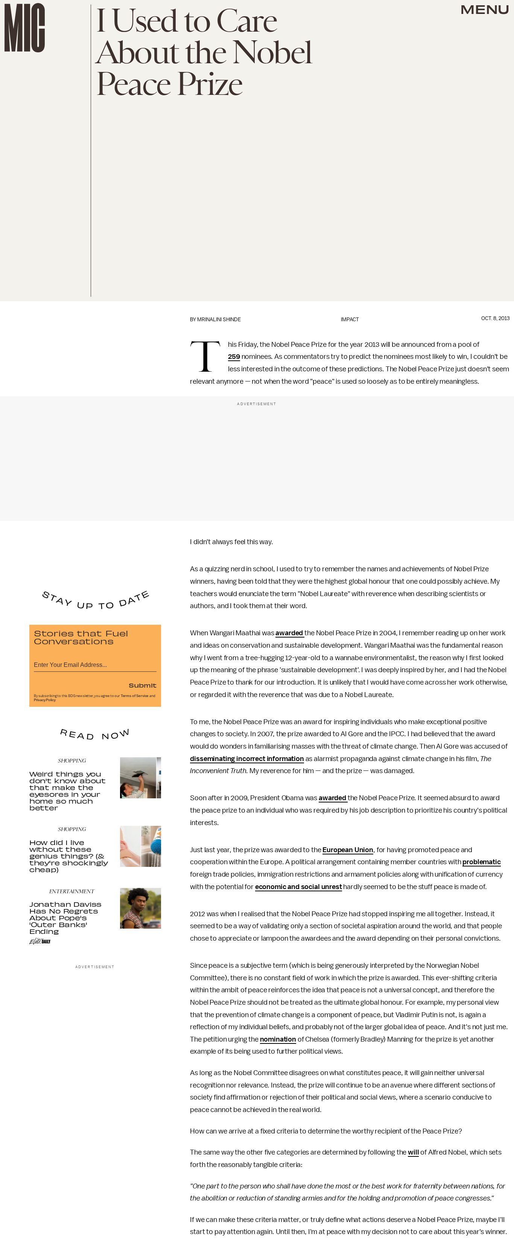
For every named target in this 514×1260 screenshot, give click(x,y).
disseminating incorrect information (247, 759)
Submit (143, 685)
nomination (278, 1039)
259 (234, 356)
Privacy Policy (45, 700)
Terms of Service (135, 696)
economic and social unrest (298, 887)
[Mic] (25, 27)
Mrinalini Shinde (219, 319)
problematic (481, 862)
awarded (289, 633)
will (413, 1152)
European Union (347, 850)
